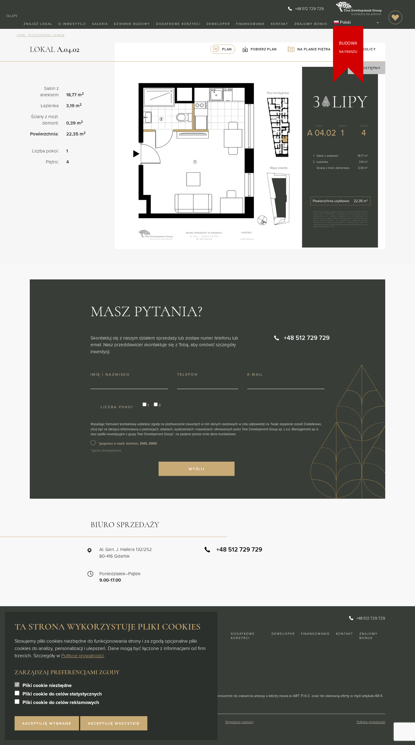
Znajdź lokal (38, 24)
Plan (227, 49)
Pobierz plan (264, 49)
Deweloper (218, 24)
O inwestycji (72, 24)
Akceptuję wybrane (46, 723)
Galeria (100, 24)
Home (21, 35)
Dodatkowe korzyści (178, 24)
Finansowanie (250, 24)
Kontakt (279, 24)
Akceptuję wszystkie (114, 723)
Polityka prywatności (371, 722)
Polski (345, 22)
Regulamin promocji (239, 722)
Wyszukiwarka (39, 35)
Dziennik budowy (132, 24)
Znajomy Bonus (311, 24)
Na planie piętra (313, 49)
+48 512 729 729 (309, 8)
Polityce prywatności (82, 655)
